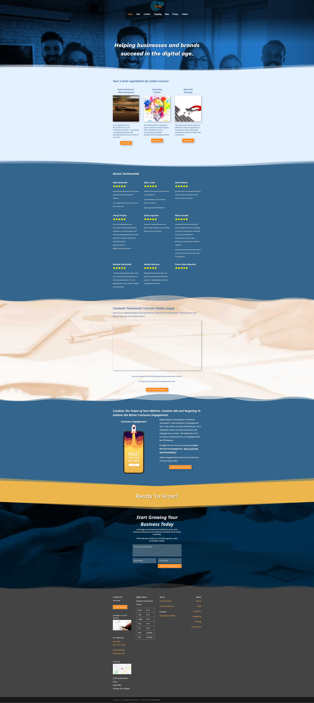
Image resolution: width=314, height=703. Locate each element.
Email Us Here (120, 607)
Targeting (157, 14)
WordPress (155, 700)
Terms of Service (166, 606)
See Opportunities (167, 616)
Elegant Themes (131, 700)
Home (130, 14)
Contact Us (196, 627)
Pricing (175, 14)
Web (138, 14)
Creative (147, 14)
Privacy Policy (165, 601)
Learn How (126, 143)
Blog (167, 14)
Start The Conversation (157, 390)
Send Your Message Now (170, 566)
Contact (185, 14)
